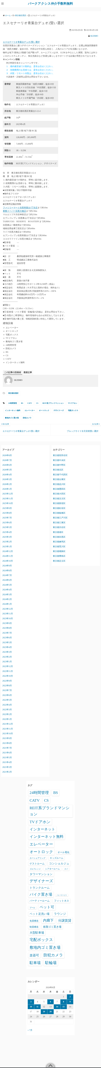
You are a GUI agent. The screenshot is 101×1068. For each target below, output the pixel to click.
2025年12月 (7, 494)
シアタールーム (52, 869)
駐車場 (35, 963)
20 (50, 1011)
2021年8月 (7, 743)
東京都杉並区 (59, 508)
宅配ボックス (73, 410)
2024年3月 (7, 594)
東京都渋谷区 (59, 527)
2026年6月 (7, 465)
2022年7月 (7, 690)
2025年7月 (7, 518)
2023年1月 (7, 661)
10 (31, 1007)
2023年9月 (7, 623)
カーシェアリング (37, 858)
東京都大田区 (59, 494)
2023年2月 (7, 657)
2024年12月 (7, 551)
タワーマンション (41, 874)
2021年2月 (7, 772)
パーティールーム (40, 900)
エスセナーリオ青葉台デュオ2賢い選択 (21, 42)
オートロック (44, 410)
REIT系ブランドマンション (53, 403)
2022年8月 (7, 685)
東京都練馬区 (59, 542)
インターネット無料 (12, 410)
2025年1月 (7, 546)
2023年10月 (7, 618)
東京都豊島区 (59, 556)
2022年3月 (7, 709)
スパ (66, 869)
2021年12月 (7, 724)
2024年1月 (7, 604)
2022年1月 (7, 719)
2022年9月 (7, 681)
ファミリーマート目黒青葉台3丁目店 (20, 207)
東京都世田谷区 (60, 455)
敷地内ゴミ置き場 (12, 418)
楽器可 (34, 955)
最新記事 (28, 372)
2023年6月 (7, 637)
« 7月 (30, 1030)
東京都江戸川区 (60, 518)
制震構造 (34, 927)
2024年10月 (7, 561)
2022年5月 (7, 700)
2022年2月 (7, 714)
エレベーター (30, 410)
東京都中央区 (59, 460)
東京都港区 (58, 532)
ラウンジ (60, 913)
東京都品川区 (59, 484)
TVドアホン (72, 403)
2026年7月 (7, 460)
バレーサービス (62, 895)
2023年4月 (7, 647)
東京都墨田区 (59, 489)
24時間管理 (12, 403)
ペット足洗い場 (39, 913)
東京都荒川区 (59, 546)
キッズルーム (56, 858)
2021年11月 (7, 729)
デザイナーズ (59, 410)
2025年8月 (7, 513)
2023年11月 (7, 613)
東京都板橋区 (59, 513)
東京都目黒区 (13, 393)
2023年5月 (7, 642)
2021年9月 (7, 738)
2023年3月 (7, 652)
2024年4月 (7, 589)
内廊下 (48, 920)
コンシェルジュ (59, 863)
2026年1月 (7, 489)
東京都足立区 (59, 561)
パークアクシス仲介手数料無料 (50, 3)
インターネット (42, 829)
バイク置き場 (41, 894)
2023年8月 (7, 628)
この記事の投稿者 (12, 372)
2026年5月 (7, 470)
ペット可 (47, 907)
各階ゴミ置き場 (52, 926)
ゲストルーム (37, 863)
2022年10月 (7, 676)
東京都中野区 (59, 465)
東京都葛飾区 (59, 551)
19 (44, 1011)
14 (57, 1007)
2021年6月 (7, 752)
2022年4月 (7, 705)
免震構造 (34, 921)
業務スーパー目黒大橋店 (14, 211)
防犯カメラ (27, 418)
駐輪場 (51, 963)
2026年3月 (7, 479)
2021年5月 (7, 757)
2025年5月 (7, 527)
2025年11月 (7, 498)
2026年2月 (7, 484)
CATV (29, 403)
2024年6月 (7, 580)
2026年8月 (7, 455)
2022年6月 (7, 695)
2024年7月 (7, 575)
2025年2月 (7, 542)
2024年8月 (7, 570)
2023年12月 (7, 609)
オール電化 (63, 852)
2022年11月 (7, 671)
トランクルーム (40, 887)
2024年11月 (7, 556)
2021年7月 (7, 748)
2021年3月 (7, 767)
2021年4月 (7, 762)
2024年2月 (7, 599)
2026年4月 (7, 474)
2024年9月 (7, 566)
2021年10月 (7, 733)
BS (22, 403)
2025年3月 (7, 537)
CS (37, 403)
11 (37, 1007)
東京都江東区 (59, 522)
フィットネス (61, 900)
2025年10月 (7, 503)
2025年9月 (7, 508)
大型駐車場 (37, 932)
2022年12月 (7, 666)
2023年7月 (7, 633)
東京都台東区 (59, 479)
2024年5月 (7, 585)
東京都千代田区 (60, 474)
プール (32, 908)
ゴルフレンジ (35, 869)
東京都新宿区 (59, 503)
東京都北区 (58, 470)
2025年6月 (7, 522)
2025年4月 (7, 532)
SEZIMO (94, 36)
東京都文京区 (59, 498)
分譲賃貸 (64, 920)
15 (63, 1007)
